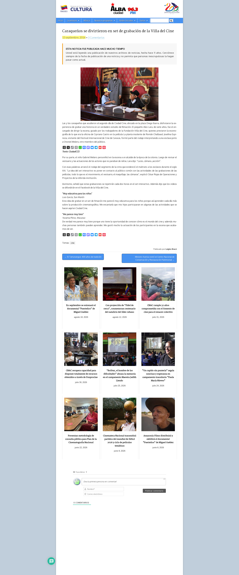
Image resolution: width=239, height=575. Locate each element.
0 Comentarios (96, 37)
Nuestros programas (103, 20)
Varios (142, 20)
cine (72, 243)
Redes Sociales (126, 20)
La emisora (72, 20)
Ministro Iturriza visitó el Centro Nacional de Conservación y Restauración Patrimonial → (154, 258)
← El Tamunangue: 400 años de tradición (83, 257)
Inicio (60, 20)
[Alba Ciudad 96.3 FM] (119, 9)
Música (87, 20)
